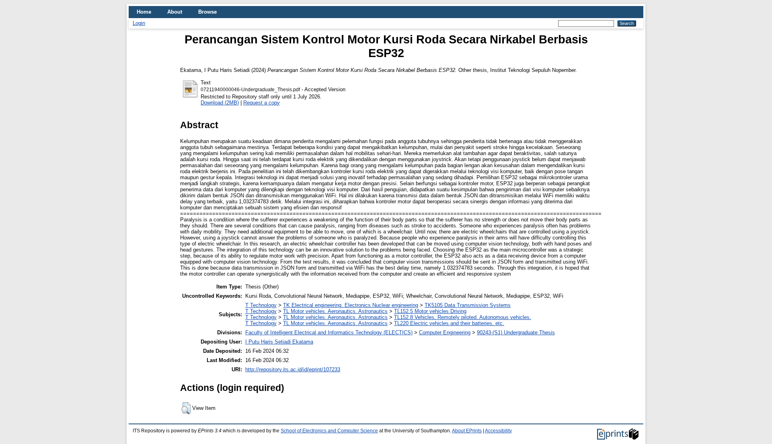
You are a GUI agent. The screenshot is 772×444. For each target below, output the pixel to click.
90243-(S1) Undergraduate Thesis (516, 332)
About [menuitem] (174, 12)
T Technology (261, 305)
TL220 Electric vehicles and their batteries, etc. (449, 323)
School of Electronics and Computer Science (329, 430)
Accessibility (498, 430)
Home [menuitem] (144, 12)
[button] (186, 408)
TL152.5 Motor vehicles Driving (430, 311)
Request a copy (261, 103)
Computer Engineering (444, 332)
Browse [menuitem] (207, 12)
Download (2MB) (220, 103)
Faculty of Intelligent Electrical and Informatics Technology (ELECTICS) (329, 332)
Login (139, 23)
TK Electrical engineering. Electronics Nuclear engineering (350, 305)
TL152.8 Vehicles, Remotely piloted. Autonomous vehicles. (462, 317)
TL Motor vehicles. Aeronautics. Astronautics (335, 311)
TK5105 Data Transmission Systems (468, 305)
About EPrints (467, 430)
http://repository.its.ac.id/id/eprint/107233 (292, 369)
